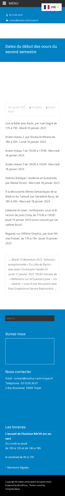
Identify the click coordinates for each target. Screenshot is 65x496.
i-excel (39, 485)
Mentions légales (18, 467)
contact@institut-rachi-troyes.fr (33, 378)
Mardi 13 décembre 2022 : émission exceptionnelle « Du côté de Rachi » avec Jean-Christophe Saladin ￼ (31, 264)
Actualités (37, 107)
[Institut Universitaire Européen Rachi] (26, 30)
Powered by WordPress (16, 485)
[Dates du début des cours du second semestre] (32, 85)
